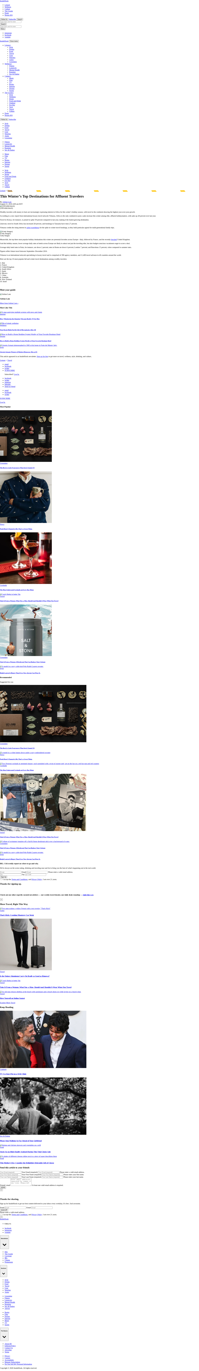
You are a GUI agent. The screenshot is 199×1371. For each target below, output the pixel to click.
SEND (3, 1187)
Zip (23, 874)
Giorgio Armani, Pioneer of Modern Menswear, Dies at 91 (18, 352)
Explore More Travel (7, 1003)
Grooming (13, 62)
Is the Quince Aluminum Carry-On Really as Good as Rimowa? (25, 976)
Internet (12, 86)
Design (11, 89)
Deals (7, 13)
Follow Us (4, 19)
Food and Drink (15, 101)
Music (11, 78)
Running (12, 72)
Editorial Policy (10, 1346)
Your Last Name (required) (31, 1177)
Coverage (8, 1256)
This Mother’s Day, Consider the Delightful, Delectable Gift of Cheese (27, 1163)
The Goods (9, 11)
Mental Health (14, 70)
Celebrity (3, 1069)
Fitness (11, 66)
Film (11, 80)
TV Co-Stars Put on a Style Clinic (13, 1074)
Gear (11, 56)
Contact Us (9, 1348)
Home (11, 99)
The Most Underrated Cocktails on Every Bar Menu (17, 590)
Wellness (8, 7)
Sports (11, 91)
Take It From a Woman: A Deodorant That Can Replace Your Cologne (22, 662)
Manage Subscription (12, 1362)
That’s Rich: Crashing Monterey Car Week (17, 915)
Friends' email (5, 1185)
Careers (7, 1358)
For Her (12, 105)
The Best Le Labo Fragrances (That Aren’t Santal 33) (17, 468)
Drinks (11, 49)
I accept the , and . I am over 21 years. (30, 879)
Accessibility (9, 1360)
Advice (7, 1308)
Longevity (13, 68)
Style (11, 47)
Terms (7, 1352)
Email (24, 872)
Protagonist (9, 1262)
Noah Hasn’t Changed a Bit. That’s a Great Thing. (16, 529)
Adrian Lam (7, 202)
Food (11, 51)
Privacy (7, 1356)
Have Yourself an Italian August (12, 998)
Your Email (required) (30, 1172)
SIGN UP (4, 1210)
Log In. (16, 374)
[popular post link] (26, 461)
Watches (12, 58)
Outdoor (12, 103)
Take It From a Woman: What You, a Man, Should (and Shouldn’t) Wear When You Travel (29, 601)
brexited (114, 239)
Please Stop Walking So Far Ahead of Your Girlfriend (21, 1141)
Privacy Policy (37, 879)
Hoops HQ (9, 15)
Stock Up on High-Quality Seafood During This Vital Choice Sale (25, 1152)
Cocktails (3, 585)
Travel (11, 53)
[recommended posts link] (25, 908)
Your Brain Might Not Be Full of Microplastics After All (18, 330)
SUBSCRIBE (10, 370)
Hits (6, 1252)
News (2, 524)
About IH (8, 1344)
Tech (11, 107)
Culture (7, 9)
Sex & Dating (14, 74)
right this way (88, 895)
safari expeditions (32, 228)
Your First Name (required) (31, 1175)
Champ (7, 1260)
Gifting (11, 111)
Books (11, 84)
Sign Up (3, 877)
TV (10, 82)
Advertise (8, 1350)
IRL (6, 1258)
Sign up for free (42, 356)
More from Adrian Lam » (9, 303)
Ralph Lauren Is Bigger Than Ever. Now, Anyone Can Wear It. (20, 673)
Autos (11, 60)
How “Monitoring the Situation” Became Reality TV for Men (20, 319)
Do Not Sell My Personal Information (18, 1364)
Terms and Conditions (20, 879)
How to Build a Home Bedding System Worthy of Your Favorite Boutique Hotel (25, 341)
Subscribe (12, 19)
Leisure (7, 5)
